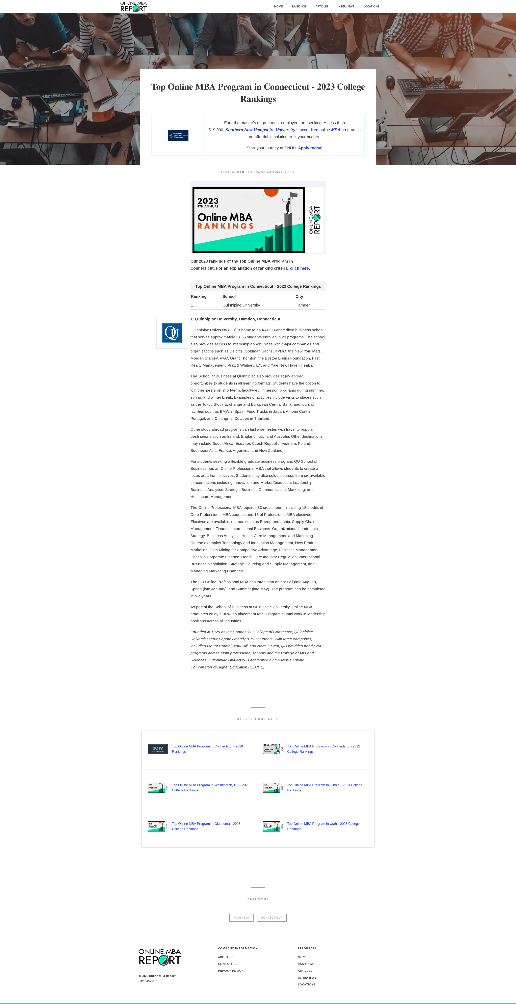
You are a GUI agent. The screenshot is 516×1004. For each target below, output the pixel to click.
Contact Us (227, 964)
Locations (371, 6)
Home (278, 6)
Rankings (299, 6)
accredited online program (291, 130)
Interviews (346, 6)
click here (299, 268)
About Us (226, 957)
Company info (147, 981)
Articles (322, 6)
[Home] (133, 9)
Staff (240, 172)
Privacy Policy (230, 971)
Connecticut (271, 917)
